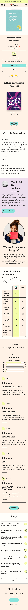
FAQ (16, 593)
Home (6, 593)
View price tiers (14, 48)
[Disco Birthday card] (14, 101)
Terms (21, 593)
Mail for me (14, 65)
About (11, 593)
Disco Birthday (14, 112)
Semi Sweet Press (14, 114)
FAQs (13, 580)
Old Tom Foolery (14, 40)
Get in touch (14, 600)
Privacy (12, 595)
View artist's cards (8, 210)
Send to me (14, 69)
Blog (17, 595)
